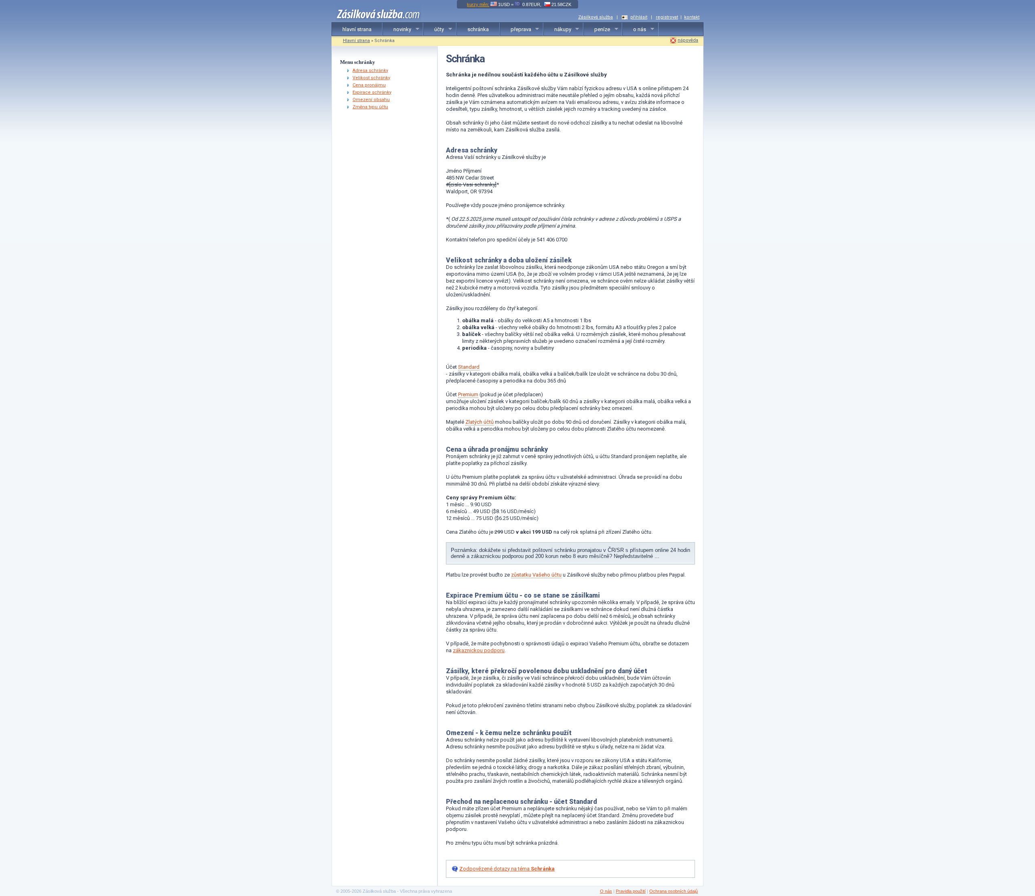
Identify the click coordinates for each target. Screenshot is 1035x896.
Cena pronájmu (369, 85)
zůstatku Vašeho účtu (536, 575)
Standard (468, 367)
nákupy (557, 29)
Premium (468, 394)
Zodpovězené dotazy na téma (507, 869)
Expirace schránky (372, 92)
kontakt (691, 17)
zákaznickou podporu (479, 650)
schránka (478, 29)
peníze (597, 29)
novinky (397, 29)
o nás (634, 29)
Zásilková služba (595, 17)
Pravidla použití (631, 891)
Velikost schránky (371, 77)
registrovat (667, 17)
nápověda (688, 40)
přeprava (515, 29)
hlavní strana (357, 29)
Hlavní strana (356, 40)
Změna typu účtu (370, 107)
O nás (606, 891)
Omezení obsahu (371, 99)
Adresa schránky (370, 70)
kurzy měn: (478, 4)
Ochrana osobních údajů (673, 891)
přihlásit (638, 17)
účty (434, 29)
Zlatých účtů (479, 422)
